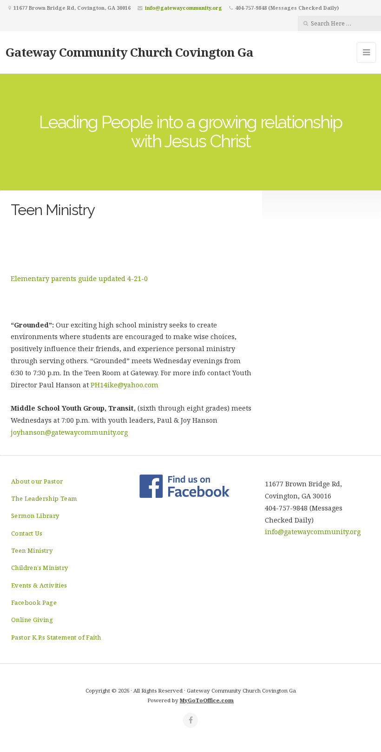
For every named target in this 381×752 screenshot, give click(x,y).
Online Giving (32, 619)
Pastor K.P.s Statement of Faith (56, 637)
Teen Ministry (32, 550)
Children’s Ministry (39, 567)
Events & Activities (39, 585)
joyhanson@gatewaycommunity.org (71, 432)
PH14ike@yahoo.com (124, 384)
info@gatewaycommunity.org (183, 7)
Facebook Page (34, 602)
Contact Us (26, 533)
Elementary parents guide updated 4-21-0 (79, 278)
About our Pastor (37, 481)
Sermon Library (35, 515)
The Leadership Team (44, 498)
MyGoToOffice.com (207, 700)
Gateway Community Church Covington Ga (129, 52)
